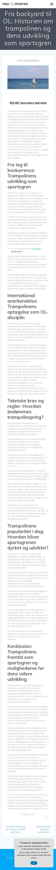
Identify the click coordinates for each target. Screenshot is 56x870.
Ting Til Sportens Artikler (28, 60)
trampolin (37, 248)
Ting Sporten (15, 4)
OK (34, 863)
